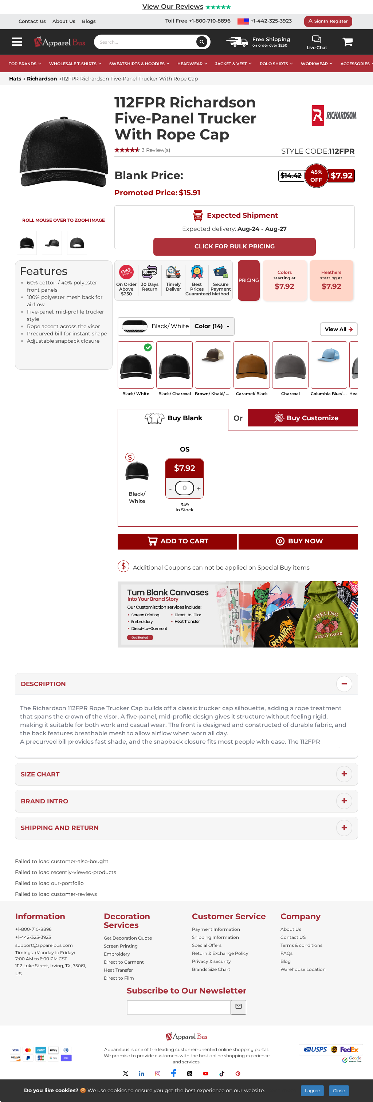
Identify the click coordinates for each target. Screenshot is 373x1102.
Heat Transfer (118, 970)
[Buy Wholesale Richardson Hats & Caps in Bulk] (334, 115)
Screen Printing (121, 946)
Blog (285, 961)
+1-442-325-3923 (270, 20)
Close (339, 1090)
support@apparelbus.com (44, 945)
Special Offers (206, 945)
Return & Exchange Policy (220, 953)
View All (335, 329)
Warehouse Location (303, 969)
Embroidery (117, 954)
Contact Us (32, 21)
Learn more (281, 1090)
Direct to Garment (124, 962)
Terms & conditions (301, 945)
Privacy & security (211, 961)
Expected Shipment (241, 215)
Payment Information (216, 929)
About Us (63, 21)
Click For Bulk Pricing (235, 246)
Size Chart (40, 774)
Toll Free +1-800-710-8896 (198, 20)
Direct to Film (119, 978)
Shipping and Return (60, 827)
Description (43, 684)
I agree (312, 1090)
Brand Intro (44, 801)
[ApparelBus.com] (63, 41)
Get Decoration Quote (128, 938)
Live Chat (317, 47)
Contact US (293, 937)
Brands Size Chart (211, 969)
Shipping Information (215, 937)
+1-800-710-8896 (33, 929)
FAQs (286, 953)
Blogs (89, 21)
